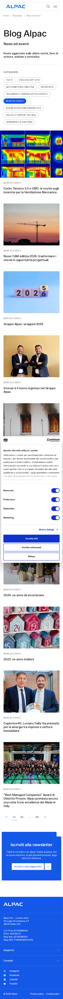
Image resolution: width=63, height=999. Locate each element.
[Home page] (15, 6)
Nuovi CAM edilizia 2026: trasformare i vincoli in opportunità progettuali (30, 258)
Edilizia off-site (29, 80)
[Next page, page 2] (45, 817)
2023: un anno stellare (19, 659)
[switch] (55, 499)
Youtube (13, 983)
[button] (55, 6)
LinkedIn (13, 979)
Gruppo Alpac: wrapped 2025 (23, 324)
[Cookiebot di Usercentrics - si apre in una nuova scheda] (47, 440)
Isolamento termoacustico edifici (27, 94)
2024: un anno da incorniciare (24, 595)
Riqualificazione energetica (23, 108)
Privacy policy (37, 994)
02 (22, 817)
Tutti (9, 80)
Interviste (47, 87)
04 (37, 817)
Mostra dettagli (46, 529)
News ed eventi (15, 101)
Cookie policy (52, 994)
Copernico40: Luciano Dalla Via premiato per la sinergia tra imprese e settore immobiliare (31, 727)
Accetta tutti (31, 538)
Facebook (14, 975)
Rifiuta (31, 556)
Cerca (48, 6)
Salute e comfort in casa (21, 115)
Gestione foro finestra (20, 87)
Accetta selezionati (31, 547)
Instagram (14, 971)
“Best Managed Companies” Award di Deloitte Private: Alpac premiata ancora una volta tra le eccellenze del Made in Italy (31, 800)
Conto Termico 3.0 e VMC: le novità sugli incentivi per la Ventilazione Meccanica (31, 190)
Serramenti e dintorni (19, 122)
